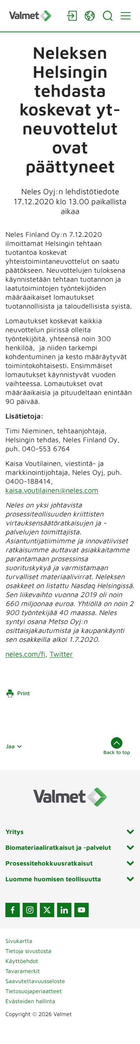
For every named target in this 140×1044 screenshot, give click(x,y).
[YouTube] (81, 910)
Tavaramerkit (22, 971)
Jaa (10, 746)
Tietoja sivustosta (28, 951)
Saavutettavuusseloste (35, 981)
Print (23, 693)
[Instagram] (30, 910)
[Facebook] (12, 910)
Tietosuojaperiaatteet (33, 991)
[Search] (108, 16)
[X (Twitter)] (47, 910)
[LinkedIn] (64, 910)
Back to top (116, 752)
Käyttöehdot (21, 961)
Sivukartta (18, 941)
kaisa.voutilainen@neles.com (51, 490)
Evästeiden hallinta (30, 1001)
